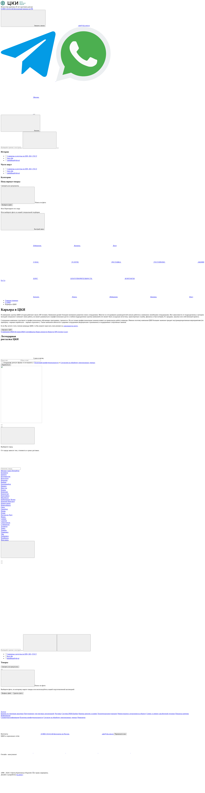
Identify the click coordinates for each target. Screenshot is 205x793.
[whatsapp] (49, 771)
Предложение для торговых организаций (39, 714)
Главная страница (11, 300)
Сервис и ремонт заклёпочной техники (160, 714)
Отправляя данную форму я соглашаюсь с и (49, 363)
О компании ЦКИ (7, 332)
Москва (36, 97)
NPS (56, 332)
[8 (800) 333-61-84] (17, 114)
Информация (5, 715)
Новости (51, 332)
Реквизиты (81, 717)
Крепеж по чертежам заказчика (12, 714)
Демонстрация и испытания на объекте (131, 714)
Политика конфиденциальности (31, 717)
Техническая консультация (107, 714)
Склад (65, 332)
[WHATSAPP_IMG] (83, 81)
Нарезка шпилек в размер (87, 714)
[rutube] (114, 752)
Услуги (3, 712)
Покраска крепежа (182, 714)
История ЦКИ (19, 332)
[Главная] (13, 5)
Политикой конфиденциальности (46, 363)
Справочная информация (10, 717)
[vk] (17, 752)
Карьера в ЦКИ (7, 330)
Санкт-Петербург (13, 471)
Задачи (60, 332)
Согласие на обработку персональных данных (60, 717)
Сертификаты (30, 332)
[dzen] (147, 752)
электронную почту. (70, 326)
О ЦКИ (8, 302)
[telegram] (82, 752)
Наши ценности (42, 332)
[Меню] (34, 114)
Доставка (58, 714)
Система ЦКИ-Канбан (70, 714)
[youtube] (49, 752)
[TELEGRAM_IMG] (28, 81)
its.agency (19, 775)
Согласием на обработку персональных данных (77, 363)
